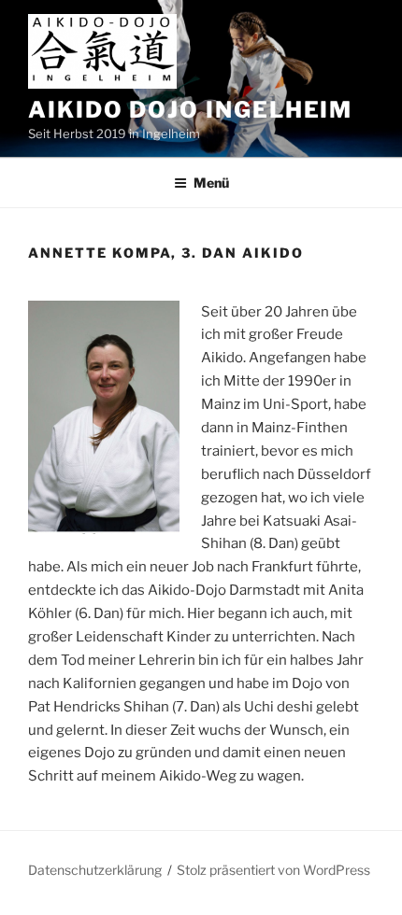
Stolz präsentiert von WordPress (273, 870)
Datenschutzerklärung (95, 870)
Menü (211, 182)
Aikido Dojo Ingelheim (190, 109)
